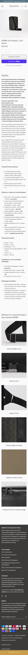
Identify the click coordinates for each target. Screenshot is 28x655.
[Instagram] (6, 596)
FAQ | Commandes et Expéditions (11, 567)
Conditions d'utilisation (7, 635)
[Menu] (2, 6)
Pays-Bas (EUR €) (5, 644)
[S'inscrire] (26, 617)
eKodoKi (8, 649)
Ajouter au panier (14, 652)
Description (4, 75)
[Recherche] (22, 6)
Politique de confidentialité (8, 640)
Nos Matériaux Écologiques (9, 560)
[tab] (5, 75)
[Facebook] (2, 596)
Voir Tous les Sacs (6, 552)
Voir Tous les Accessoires (8, 555)
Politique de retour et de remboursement (11, 638)
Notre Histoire (5, 557)
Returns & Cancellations (8, 570)
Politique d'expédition (20, 635)
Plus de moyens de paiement (14, 65)
